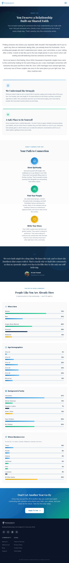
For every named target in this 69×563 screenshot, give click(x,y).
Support (4, 551)
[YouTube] (8, 532)
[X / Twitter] (16, 532)
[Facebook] (3, 532)
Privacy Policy (18, 545)
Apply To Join (33, 510)
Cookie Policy (18, 548)
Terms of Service (19, 541)
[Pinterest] (12, 532)
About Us (5, 541)
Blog (3, 548)
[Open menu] (66, 3)
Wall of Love (6, 545)
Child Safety (17, 551)
